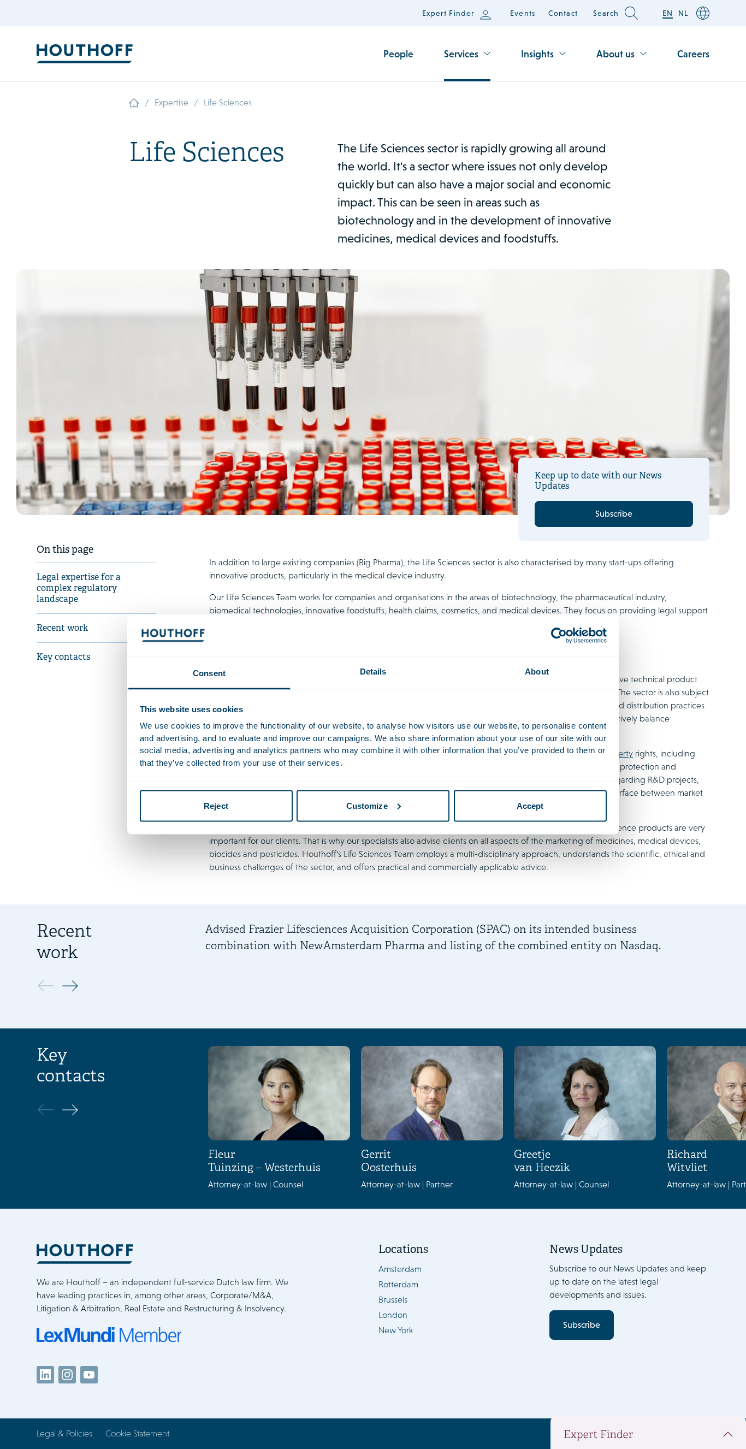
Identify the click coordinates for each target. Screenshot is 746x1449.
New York (395, 1330)
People (398, 54)
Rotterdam (398, 1284)
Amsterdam (400, 1269)
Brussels (392, 1299)
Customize (367, 805)
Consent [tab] (209, 673)
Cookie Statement (137, 1433)
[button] (73, 986)
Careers (693, 54)
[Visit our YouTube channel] (89, 1374)
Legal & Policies (64, 1433)
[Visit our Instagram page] (67, 1374)
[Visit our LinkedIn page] (45, 1374)
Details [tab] (373, 671)
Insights (537, 54)
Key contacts (63, 657)
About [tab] (537, 671)
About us (615, 54)
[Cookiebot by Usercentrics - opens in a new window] (559, 635)
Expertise (171, 102)
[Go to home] (85, 54)
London (392, 1315)
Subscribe (613, 513)
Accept (530, 805)
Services (461, 54)
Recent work (62, 628)
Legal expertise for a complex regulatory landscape (79, 588)
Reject (216, 805)
